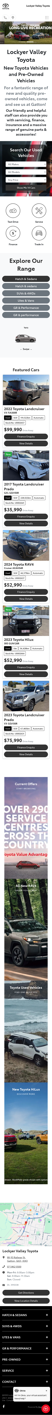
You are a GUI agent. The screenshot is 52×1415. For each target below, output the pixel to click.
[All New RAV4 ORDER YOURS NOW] (26, 929)
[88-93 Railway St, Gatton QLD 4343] (12, 17)
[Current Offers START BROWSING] (26, 827)
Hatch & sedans (26, 286)
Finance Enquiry (26, 436)
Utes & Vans (26, 300)
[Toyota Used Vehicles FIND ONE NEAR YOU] (26, 1031)
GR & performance (26, 315)
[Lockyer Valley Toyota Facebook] (4, 1406)
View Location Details (26, 1300)
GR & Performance (26, 308)
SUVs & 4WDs (26, 293)
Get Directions (26, 1292)
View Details (26, 443)
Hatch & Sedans (26, 279)
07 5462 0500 (14, 1266)
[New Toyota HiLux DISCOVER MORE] (26, 1132)
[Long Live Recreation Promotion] (26, 33)
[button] (47, 18)
